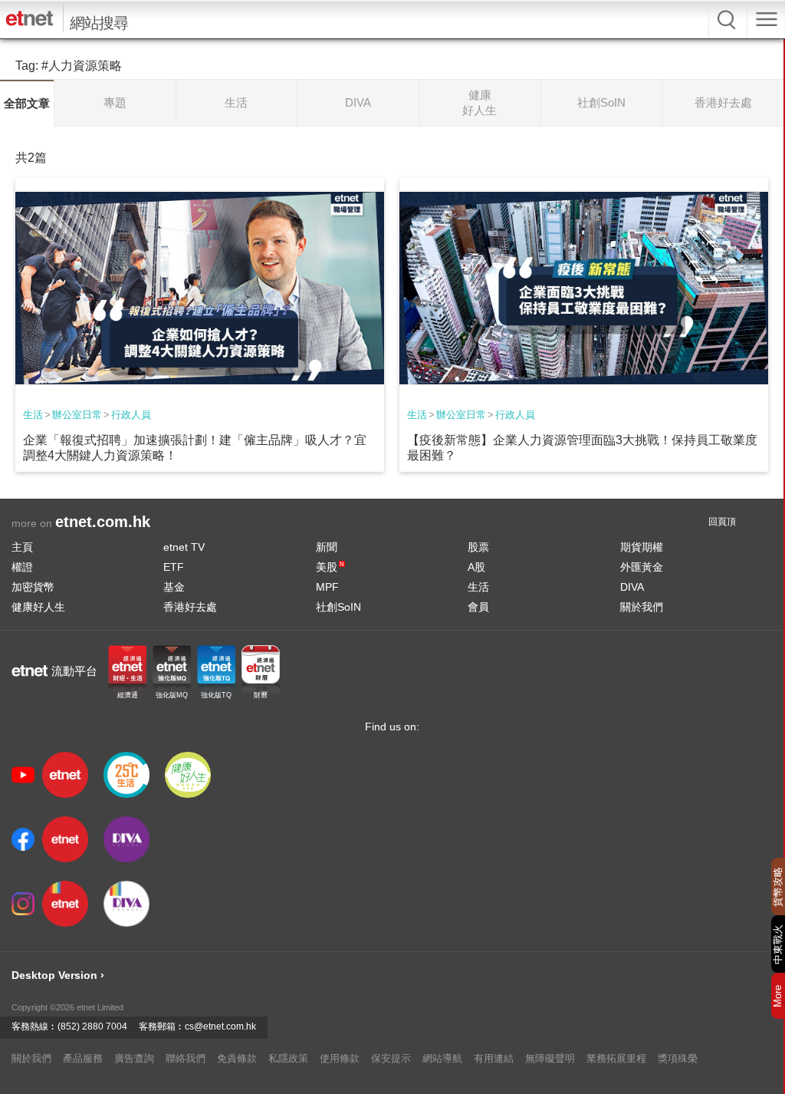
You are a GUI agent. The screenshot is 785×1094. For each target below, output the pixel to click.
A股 (476, 567)
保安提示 (391, 1058)
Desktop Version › (57, 975)
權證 (22, 567)
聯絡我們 (185, 1058)
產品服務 (83, 1058)
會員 (478, 607)
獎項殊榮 (678, 1058)
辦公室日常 (77, 414)
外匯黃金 (641, 567)
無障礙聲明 (550, 1058)
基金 (174, 587)
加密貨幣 (32, 587)
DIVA (632, 587)
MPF (327, 587)
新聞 (326, 547)
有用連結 (494, 1058)
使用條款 (340, 1058)
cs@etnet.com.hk (220, 1026)
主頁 (22, 547)
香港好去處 (190, 607)
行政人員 (131, 414)
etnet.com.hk (102, 521)
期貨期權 (641, 547)
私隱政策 (288, 1058)
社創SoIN (338, 607)
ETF (173, 567)
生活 (33, 414)
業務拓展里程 (616, 1058)
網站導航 (442, 1058)
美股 (330, 567)
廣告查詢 (134, 1058)
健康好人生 (38, 607)
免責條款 (237, 1058)
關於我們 (641, 607)
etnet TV (184, 547)
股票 (478, 547)
